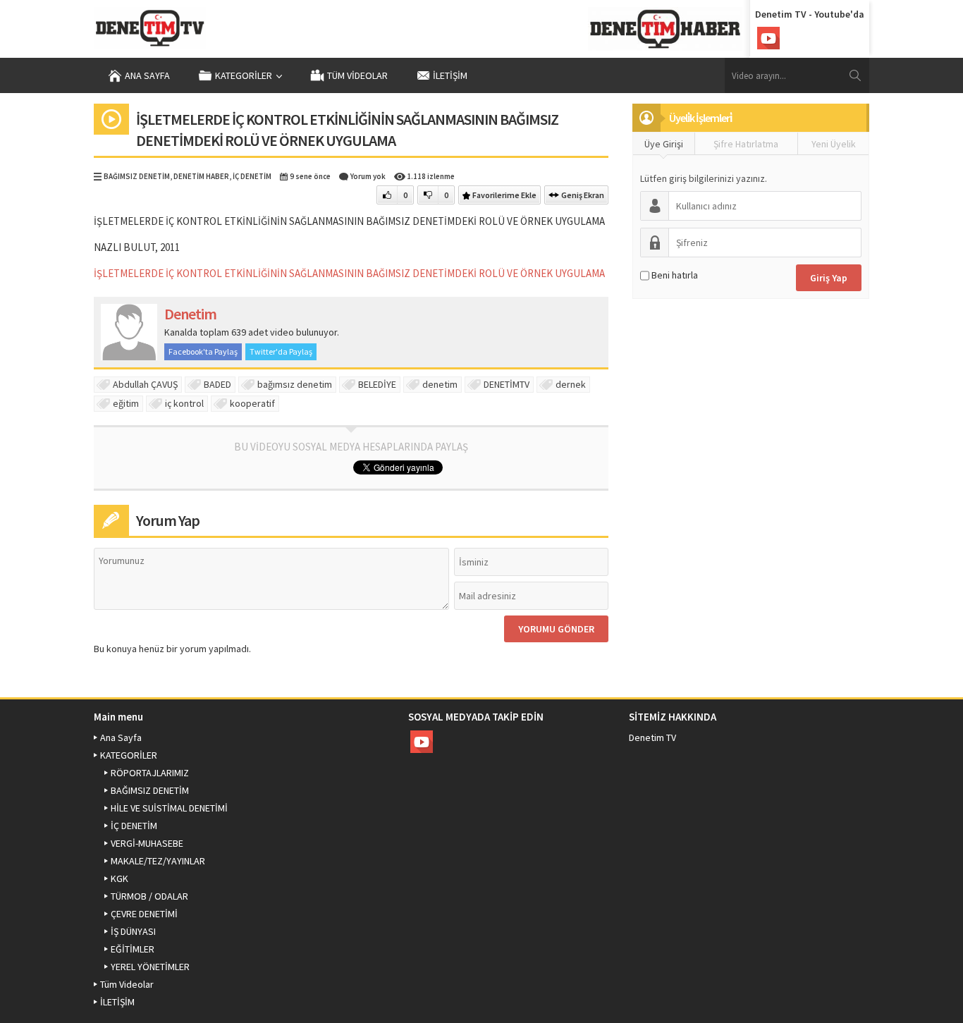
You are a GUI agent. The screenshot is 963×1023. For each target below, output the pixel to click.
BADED (217, 384)
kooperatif (252, 403)
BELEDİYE (377, 384)
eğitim (126, 403)
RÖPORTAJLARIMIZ (150, 772)
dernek (571, 384)
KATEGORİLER (243, 75)
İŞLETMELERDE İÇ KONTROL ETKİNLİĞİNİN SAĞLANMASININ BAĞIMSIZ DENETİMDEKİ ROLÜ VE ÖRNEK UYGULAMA (349, 273)
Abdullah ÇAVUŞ (145, 384)
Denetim (190, 314)
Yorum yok (368, 176)
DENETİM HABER (201, 176)
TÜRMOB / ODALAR (149, 896)
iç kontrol (184, 403)
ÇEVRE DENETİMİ (144, 913)
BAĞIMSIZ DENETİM (137, 176)
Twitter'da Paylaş (281, 351)
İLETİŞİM (450, 75)
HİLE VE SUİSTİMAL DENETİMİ (169, 808)
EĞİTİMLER (132, 949)
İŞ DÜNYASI (133, 931)
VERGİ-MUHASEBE (147, 843)
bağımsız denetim (294, 384)
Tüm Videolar (357, 75)
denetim (440, 384)
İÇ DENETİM (252, 176)
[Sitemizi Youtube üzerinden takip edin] (768, 38)
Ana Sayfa (147, 75)
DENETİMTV (506, 384)
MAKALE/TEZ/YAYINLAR (158, 860)
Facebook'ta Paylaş (203, 351)
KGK (119, 878)
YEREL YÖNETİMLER (150, 966)
